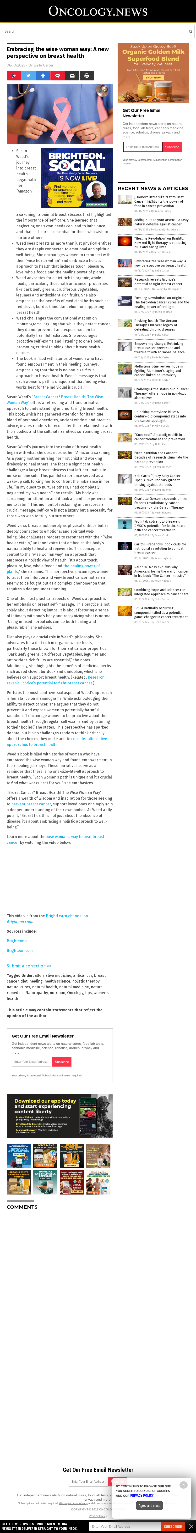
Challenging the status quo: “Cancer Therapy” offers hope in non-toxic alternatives (161, 393)
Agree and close (149, 1506)
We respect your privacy (73, 1503)
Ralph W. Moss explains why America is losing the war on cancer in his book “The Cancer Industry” (161, 571)
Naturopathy (36, 992)
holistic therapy (85, 981)
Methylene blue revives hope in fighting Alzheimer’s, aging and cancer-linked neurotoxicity (158, 370)
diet (24, 981)
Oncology (75, 992)
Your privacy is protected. (26, 1075)
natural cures (18, 987)
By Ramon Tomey (161, 211)
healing (36, 981)
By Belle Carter (160, 270)
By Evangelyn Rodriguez (165, 229)
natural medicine (74, 987)
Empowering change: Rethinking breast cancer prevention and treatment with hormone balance (159, 348)
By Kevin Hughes (161, 467)
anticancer (82, 975)
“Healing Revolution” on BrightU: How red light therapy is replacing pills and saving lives (160, 242)
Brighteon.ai (17, 941)
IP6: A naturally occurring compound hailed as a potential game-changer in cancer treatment (161, 612)
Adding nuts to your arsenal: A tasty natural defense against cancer (161, 222)
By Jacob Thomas (161, 252)
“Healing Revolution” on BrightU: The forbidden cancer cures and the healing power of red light (161, 302)
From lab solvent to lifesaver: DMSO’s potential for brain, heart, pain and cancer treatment (159, 525)
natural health (44, 987)
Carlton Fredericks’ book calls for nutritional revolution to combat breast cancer (160, 548)
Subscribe (173, 1526)
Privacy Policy (98, 1516)
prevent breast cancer (31, 804)
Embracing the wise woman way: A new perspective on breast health (160, 263)
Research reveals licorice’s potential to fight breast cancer (158, 282)
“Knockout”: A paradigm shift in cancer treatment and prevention (159, 437)
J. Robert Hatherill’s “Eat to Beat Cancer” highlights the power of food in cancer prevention (159, 201)
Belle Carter (43, 65)
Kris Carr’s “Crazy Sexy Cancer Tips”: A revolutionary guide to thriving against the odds (157, 480)
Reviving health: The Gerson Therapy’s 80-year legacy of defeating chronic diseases (155, 325)
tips (88, 992)
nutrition (57, 992)
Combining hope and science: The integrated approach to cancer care (161, 592)
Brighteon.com (20, 950)
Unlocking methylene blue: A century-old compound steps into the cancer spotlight (160, 416)
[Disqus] (60, 1274)
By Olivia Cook (160, 425)
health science (57, 981)
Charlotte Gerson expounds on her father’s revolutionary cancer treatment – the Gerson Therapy (161, 503)
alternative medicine (53, 975)
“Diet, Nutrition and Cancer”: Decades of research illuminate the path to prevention (161, 457)
